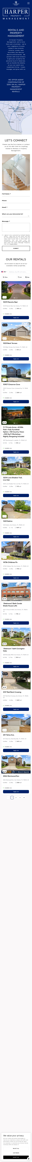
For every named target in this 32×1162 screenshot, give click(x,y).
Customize (16, 1152)
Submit (16, 248)
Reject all (16, 1148)
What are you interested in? (12, 214)
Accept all (16, 1157)
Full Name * (6, 194)
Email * (4, 207)
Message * (6, 221)
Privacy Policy (13, 244)
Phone (4, 200)
